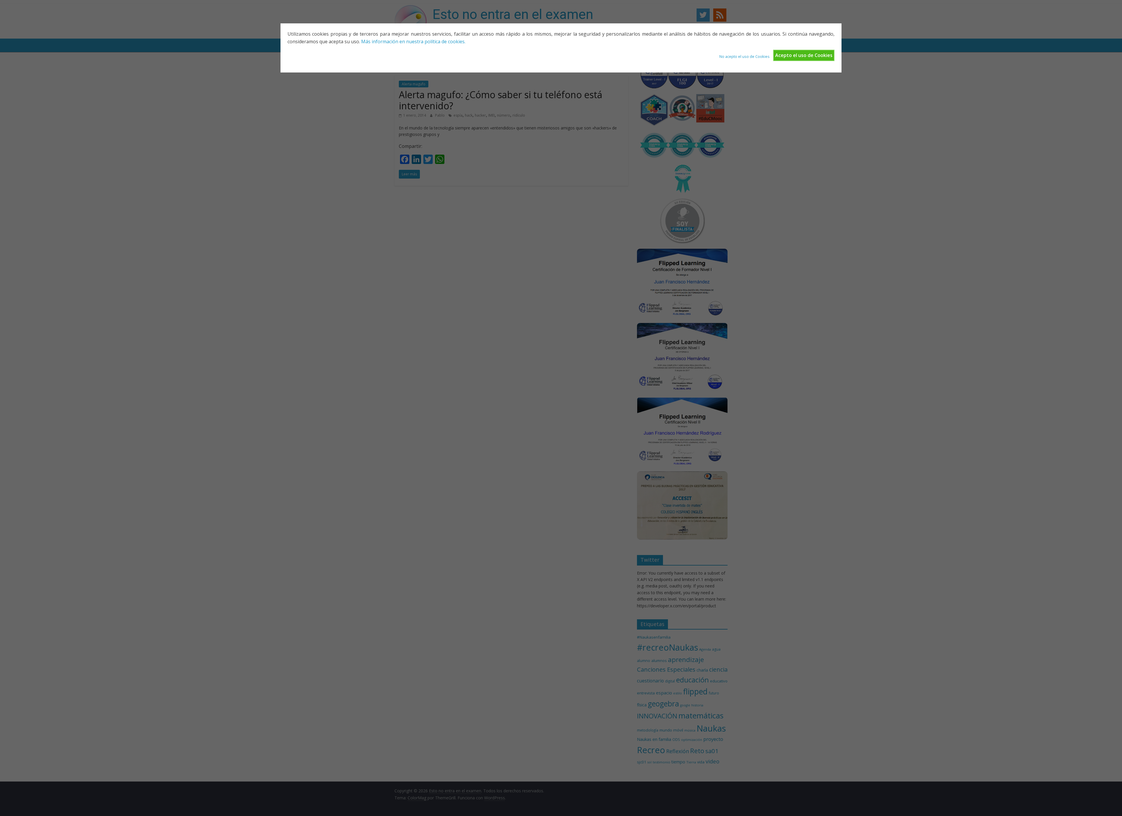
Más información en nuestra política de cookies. (413, 41)
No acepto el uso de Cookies (744, 56)
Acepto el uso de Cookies (803, 55)
